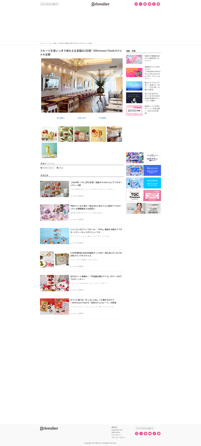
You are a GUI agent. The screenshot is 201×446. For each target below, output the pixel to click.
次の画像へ (103, 118)
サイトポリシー (117, 435)
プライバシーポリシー (119, 437)
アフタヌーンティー (48, 168)
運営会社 (114, 427)
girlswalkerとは (117, 430)
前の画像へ (61, 118)
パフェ (60, 168)
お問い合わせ (116, 432)
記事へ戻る (82, 118)
